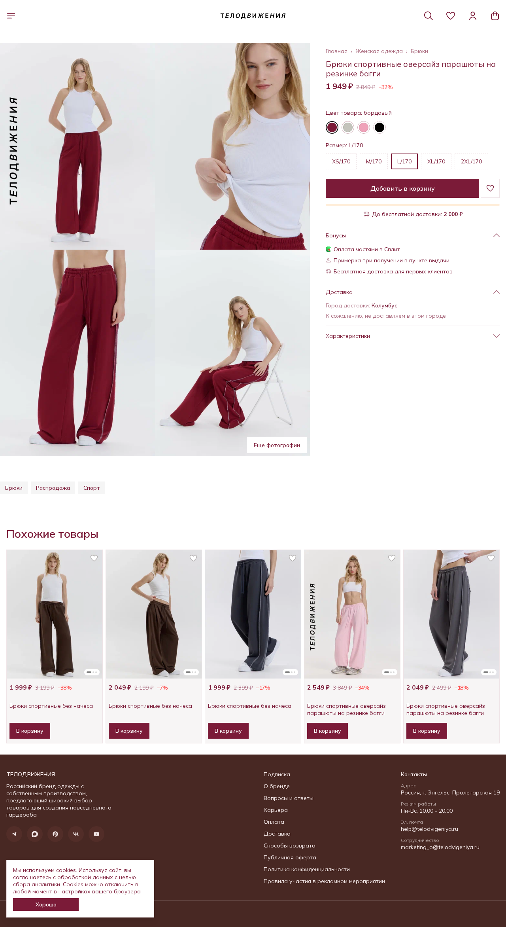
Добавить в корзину (402, 188)
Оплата (274, 821)
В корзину (29, 730)
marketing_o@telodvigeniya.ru (440, 847)
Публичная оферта (290, 857)
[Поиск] (428, 16)
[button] (450, 16)
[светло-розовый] (363, 127)
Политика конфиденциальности (307, 869)
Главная (336, 51)
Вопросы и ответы (288, 798)
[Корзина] (495, 16)
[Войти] (473, 16)
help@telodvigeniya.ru (429, 828)
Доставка (277, 833)
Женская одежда (379, 51)
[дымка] (348, 127)
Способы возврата (289, 845)
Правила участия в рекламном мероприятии (324, 881)
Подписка (277, 774)
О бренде (277, 786)
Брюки (419, 51)
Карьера (276, 809)
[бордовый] (332, 127)
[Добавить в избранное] (490, 188)
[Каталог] (11, 16)
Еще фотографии (277, 445)
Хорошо (46, 904)
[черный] (379, 127)
